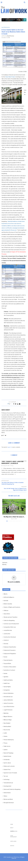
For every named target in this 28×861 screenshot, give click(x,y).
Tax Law (6, 776)
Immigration (7, 690)
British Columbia (8, 603)
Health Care (7, 683)
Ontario (5, 736)
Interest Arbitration (9, 693)
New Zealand (7, 723)
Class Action (7, 613)
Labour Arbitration (8, 700)
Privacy (5, 743)
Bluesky (4, 564)
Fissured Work (7, 663)
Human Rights (7, 686)
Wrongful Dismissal (9, 802)
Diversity (6, 643)
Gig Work (6, 676)
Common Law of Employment (11, 623)
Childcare (6, 610)
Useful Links (13, 841)
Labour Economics (8, 703)
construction (7, 633)
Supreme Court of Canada (10, 772)
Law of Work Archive (9, 706)
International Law (8, 696)
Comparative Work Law (10, 627)
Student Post (7, 769)
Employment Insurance (9, 650)
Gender (5, 673)
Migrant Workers (8, 716)
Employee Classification (10, 647)
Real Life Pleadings (8, 753)
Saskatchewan (7, 756)
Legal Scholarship (13, 836)
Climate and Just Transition (10, 617)
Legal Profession (8, 709)
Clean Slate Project (10, 76)
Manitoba (6, 713)
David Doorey (10, 36)
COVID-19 (6, 640)
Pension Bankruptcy (9, 739)
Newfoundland (7, 726)
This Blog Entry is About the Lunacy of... (14, 517)
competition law (8, 630)
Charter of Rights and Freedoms (12, 607)
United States (7, 792)
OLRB (5, 733)
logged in (9, 447)
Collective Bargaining (9, 620)
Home (11, 824)
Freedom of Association (10, 666)
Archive (12, 845)
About (11, 827)
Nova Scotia (7, 729)
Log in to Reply (23, 461)
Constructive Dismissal (10, 637)
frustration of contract (9, 670)
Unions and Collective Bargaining (12, 789)
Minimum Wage (8, 719)
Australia (6, 600)
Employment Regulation (10, 653)
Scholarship (6, 759)
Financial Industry (8, 660)
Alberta (5, 594)
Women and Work (8, 799)
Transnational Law (8, 782)
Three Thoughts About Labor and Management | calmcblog (12, 462)
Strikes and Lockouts (9, 766)
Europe (5, 656)
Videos (5, 796)
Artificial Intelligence (9, 597)
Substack (4, 562)
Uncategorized (7, 786)
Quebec (6, 749)
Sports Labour (7, 762)
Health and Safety (8, 680)
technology (6, 779)
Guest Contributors (13, 831)
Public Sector (7, 746)
